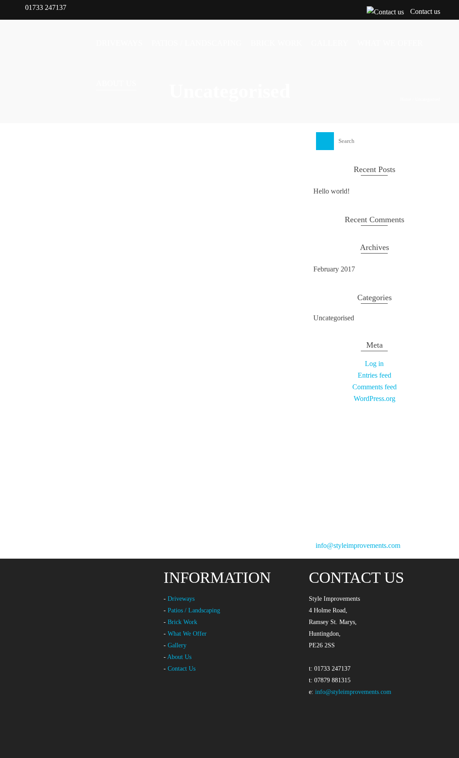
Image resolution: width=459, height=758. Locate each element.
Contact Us (181, 668)
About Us (179, 657)
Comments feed (374, 387)
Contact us (425, 11)
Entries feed (374, 375)
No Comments (177, 214)
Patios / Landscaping (194, 610)
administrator (55, 214)
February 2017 (334, 269)
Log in (374, 363)
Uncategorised (39, 252)
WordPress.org (374, 398)
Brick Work (182, 622)
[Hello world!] (153, 151)
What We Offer (187, 633)
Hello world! (331, 191)
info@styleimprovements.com (358, 545)
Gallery (177, 645)
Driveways (181, 598)
